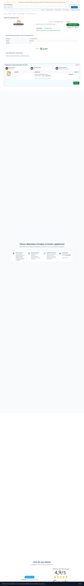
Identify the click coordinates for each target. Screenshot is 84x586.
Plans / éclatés (58, 9)
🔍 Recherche (74, 7)
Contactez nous (65, 257)
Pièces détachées (49, 9)
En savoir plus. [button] (42, 583)
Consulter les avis (29, 577)
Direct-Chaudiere (8, 4)
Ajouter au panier (73, 24)
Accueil (42, 9)
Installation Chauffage (75, 9)
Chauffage (14, 13)
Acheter (76, 83)
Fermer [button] (80, 583)
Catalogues (9, 13)
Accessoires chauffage (21, 13)
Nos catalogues (66, 9)
